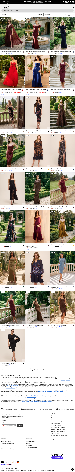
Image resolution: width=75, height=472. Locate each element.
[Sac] (73, 7)
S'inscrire (20, 425)
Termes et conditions (21, 470)
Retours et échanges (56, 425)
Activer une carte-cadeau (7, 445)
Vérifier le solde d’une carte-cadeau (9, 447)
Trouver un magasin (5, 3)
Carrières (28, 443)
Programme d (31, 445)
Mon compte (54, 416)
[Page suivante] (72, 369)
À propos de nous (30, 441)
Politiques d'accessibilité (33, 470)
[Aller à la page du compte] (71, 7)
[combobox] (37, 10)
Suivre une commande (56, 419)
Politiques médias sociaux (47, 470)
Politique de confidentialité (7, 470)
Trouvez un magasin (6, 441)
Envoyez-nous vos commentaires (59, 435)
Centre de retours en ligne (57, 421)
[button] (73, 7)
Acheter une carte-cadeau (7, 443)
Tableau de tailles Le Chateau (58, 431)
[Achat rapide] (23, 49)
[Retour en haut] (72, 469)
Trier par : (40, 14)
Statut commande (55, 423)
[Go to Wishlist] (69, 7)
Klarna (2, 451)
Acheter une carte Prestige (7, 449)
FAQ (52, 418)
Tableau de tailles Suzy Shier (58, 429)
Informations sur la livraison (58, 427)
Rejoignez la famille (5, 1)
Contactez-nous (55, 433)
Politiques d (31, 447)
